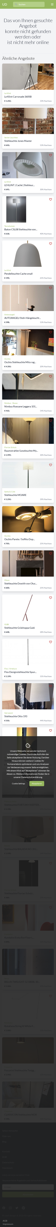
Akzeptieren (37, 783)
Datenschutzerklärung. (32, 777)
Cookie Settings (18, 783)
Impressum (8, 1224)
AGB (5, 1220)
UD (4, 4)
